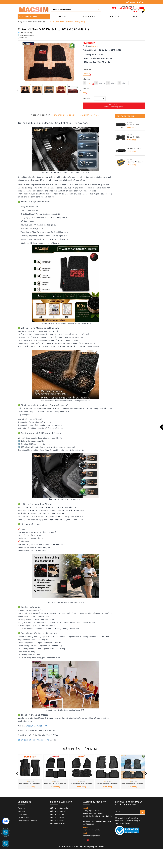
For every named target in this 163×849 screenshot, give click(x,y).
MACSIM (130, 122)
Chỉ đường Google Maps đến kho (35, 740)
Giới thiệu (114, 17)
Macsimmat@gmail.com (91, 836)
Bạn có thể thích (125, 116)
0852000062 (138, 8)
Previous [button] (17, 89)
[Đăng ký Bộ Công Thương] (127, 830)
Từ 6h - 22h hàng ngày (122, 8)
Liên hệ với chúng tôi (25, 817)
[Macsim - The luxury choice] (34, 9)
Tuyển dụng (22, 814)
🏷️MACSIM (30, 781)
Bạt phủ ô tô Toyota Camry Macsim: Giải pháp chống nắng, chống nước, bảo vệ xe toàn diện (135, 148)
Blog (135, 17)
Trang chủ (62, 17)
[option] (49, 62)
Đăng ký (142, 2)
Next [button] (80, 89)
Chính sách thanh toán (58, 811)
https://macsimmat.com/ (36, 726)
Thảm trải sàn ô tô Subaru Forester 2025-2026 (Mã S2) (116, 784)
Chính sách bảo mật (57, 820)
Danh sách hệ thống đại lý (27, 820)
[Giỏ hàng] (143, 12)
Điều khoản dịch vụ (57, 824)
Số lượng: (86, 98)
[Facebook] (84, 840)
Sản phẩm (88, 17)
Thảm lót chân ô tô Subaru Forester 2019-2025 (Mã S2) (142, 784)
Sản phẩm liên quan (81, 749)
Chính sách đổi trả (57, 814)
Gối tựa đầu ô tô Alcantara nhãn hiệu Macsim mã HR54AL (134, 137)
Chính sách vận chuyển (59, 808)
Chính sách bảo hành (58, 817)
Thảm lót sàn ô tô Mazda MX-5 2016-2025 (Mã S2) (37, 784)
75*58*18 (86, 73)
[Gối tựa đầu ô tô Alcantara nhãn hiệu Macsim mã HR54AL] (121, 137)
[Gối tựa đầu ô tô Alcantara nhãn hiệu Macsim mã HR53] (121, 125)
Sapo (102, 847)
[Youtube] (88, 840)
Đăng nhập (131, 2)
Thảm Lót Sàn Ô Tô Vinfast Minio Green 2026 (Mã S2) (90, 784)
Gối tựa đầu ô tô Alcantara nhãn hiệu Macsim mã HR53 (134, 125)
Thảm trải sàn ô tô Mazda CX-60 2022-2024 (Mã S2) (64, 784)
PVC (84, 92)
